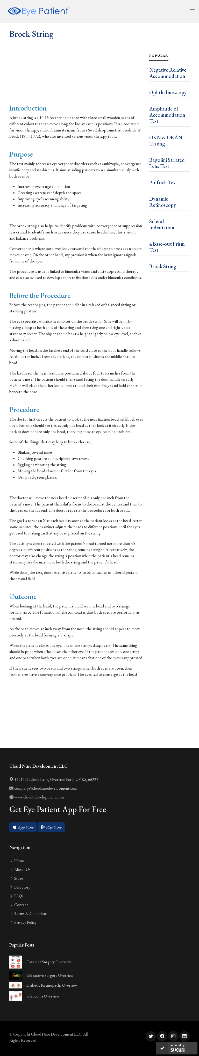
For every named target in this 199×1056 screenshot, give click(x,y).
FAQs (18, 896)
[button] (23, 827)
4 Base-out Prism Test (167, 246)
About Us (22, 869)
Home (19, 860)
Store (18, 878)
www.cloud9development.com (38, 797)
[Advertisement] (76, 83)
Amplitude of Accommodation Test (167, 114)
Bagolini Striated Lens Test (167, 163)
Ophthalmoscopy (168, 92)
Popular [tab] (158, 56)
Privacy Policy (25, 922)
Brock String (162, 266)
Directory (21, 887)
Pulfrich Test (163, 182)
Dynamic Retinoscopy (162, 201)
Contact (20, 904)
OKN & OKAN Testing (165, 140)
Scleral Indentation (161, 224)
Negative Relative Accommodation (167, 73)
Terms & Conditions (30, 913)
